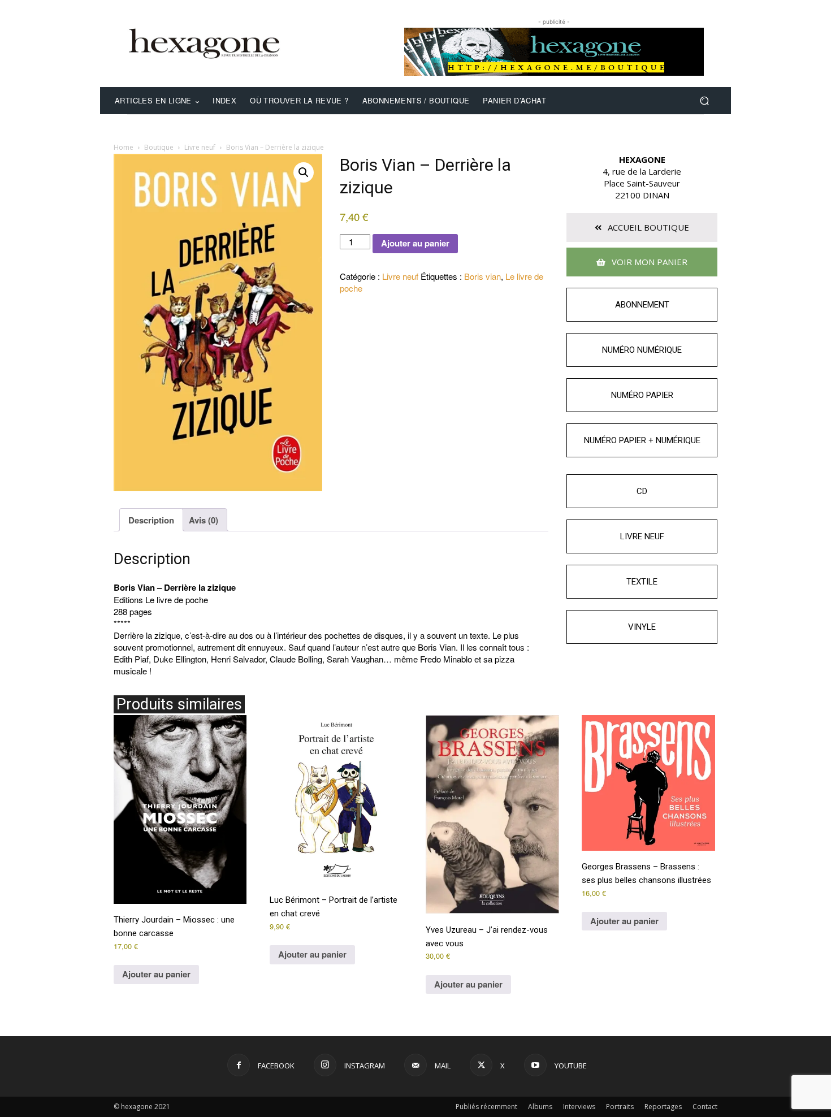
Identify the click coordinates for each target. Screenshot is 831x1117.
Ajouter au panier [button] (156, 974)
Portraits (620, 1106)
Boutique (159, 147)
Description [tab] (151, 520)
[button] (704, 101)
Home (123, 147)
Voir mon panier (648, 261)
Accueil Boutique (647, 227)
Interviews (579, 1106)
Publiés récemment (486, 1106)
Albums (540, 1106)
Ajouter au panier (415, 243)
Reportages (663, 1106)
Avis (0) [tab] (203, 520)
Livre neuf (199, 147)
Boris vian (482, 276)
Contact (704, 1106)
